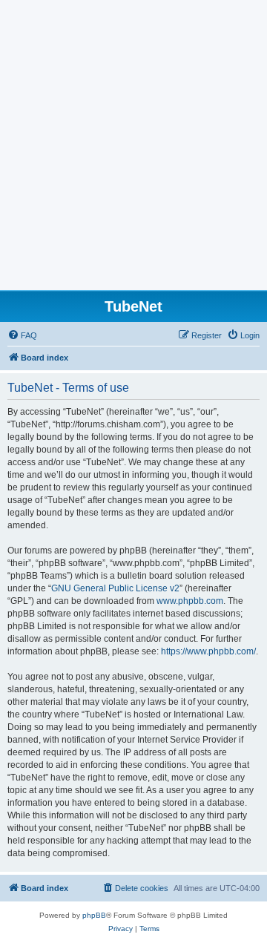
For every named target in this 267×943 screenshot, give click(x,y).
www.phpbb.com (189, 601)
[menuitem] (22, 335)
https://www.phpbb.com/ (208, 651)
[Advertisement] (133, 149)
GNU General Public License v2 (115, 588)
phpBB (94, 915)
